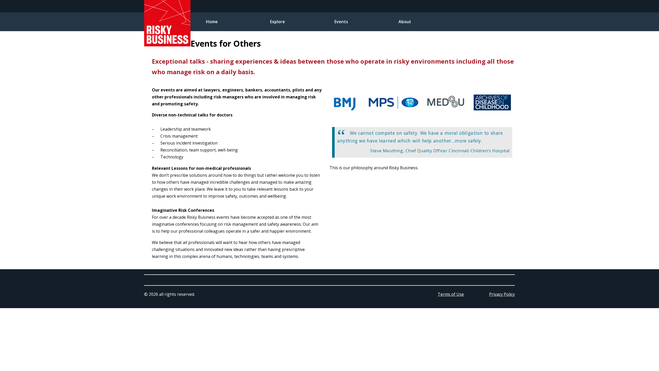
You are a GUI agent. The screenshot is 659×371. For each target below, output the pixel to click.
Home (212, 21)
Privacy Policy (502, 294)
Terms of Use (451, 294)
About (404, 21)
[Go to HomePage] (167, 45)
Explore (277, 21)
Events (341, 21)
